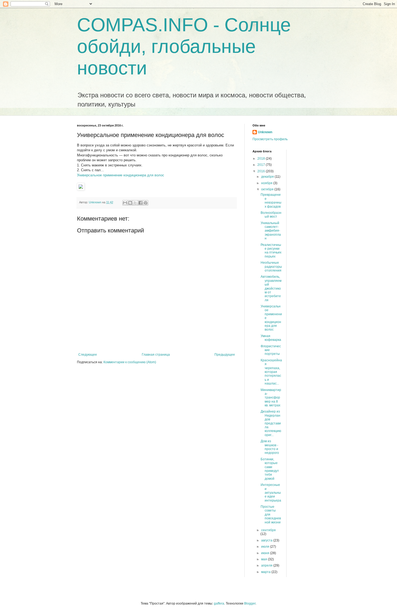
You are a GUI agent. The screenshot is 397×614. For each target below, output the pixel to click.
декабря (268, 177)
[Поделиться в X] (135, 202)
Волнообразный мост (271, 214)
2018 (261, 158)
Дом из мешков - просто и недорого (270, 447)
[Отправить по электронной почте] (125, 202)
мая (264, 559)
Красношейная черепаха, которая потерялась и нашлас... (271, 371)
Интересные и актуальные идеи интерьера (271, 492)
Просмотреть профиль (270, 139)
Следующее (87, 354)
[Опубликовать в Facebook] (140, 202)
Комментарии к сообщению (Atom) (129, 362)
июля (265, 546)
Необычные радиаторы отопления (271, 266)
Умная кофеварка (271, 338)
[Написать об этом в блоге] (130, 202)
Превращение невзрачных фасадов (271, 200)
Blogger (249, 603)
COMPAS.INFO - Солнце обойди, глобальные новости (184, 46)
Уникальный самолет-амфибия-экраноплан (271, 231)
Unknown (265, 132)
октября (267, 189)
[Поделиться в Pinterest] (145, 202)
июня (265, 553)
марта (266, 572)
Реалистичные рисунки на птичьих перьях (271, 250)
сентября (268, 530)
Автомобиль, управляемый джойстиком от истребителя (271, 288)
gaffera (219, 603)
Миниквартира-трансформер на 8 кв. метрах (271, 397)
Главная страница (156, 354)
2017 (261, 165)
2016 (261, 171)
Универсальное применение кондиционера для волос (120, 175)
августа (267, 540)
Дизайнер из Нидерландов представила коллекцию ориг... (271, 423)
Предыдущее (224, 354)
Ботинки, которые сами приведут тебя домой (270, 469)
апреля (267, 565)
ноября (267, 183)
